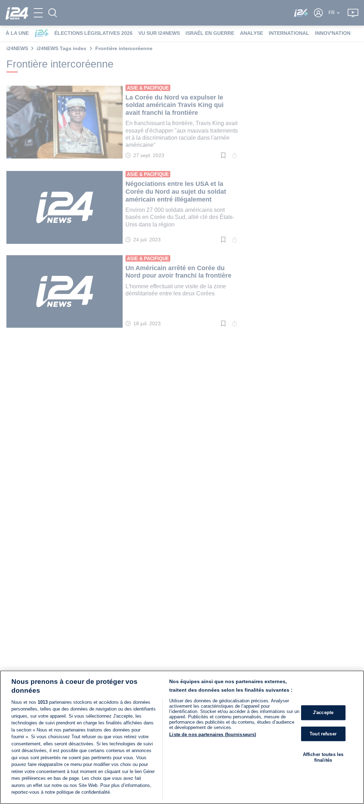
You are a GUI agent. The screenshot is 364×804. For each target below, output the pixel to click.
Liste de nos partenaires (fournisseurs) (212, 734)
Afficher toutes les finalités (323, 757)
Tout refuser (323, 733)
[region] (182, 737)
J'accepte (323, 712)
